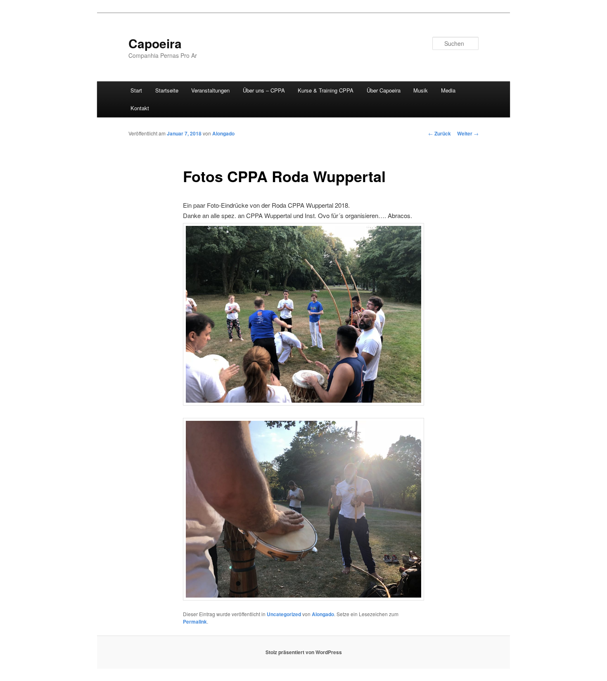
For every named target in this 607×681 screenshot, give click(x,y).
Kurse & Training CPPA (325, 90)
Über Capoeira (384, 90)
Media (448, 90)
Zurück (439, 133)
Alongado (223, 133)
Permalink (195, 621)
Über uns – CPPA (264, 90)
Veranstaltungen (210, 90)
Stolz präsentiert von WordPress (304, 652)
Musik (420, 90)
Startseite (166, 90)
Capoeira (155, 43)
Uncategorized (284, 614)
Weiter (468, 133)
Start (136, 90)
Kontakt (139, 108)
